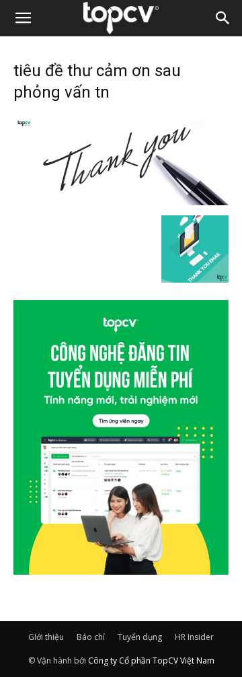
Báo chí (91, 637)
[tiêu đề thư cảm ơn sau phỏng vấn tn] (121, 201)
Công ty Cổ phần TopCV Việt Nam (151, 660)
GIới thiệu (46, 637)
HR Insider (194, 637)
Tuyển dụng (140, 637)
